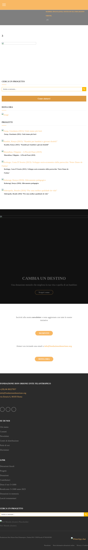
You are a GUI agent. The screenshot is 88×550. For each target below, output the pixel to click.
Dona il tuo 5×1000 (8, 484)
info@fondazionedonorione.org (58, 346)
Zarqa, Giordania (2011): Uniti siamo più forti (20, 134)
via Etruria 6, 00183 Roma (11, 397)
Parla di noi (5, 445)
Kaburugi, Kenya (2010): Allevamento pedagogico (21, 183)
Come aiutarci (44, 98)
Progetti (3, 471)
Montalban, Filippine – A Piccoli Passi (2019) (19, 155)
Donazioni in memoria (9, 494)
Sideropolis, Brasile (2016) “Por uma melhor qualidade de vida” (26, 194)
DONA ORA (44, 359)
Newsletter (4, 436)
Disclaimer (4, 450)
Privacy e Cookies (82, 545)
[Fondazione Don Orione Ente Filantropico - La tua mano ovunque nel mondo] (18, 4)
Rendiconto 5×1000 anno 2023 (13, 489)
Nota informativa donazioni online (63, 545)
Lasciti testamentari (8, 498)
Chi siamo (4, 427)
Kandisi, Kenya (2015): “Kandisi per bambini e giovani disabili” (26, 145)
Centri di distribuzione (9, 441)
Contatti (3, 431)
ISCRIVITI (44, 333)
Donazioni (4, 475)
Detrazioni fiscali (7, 466)
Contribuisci (5, 480)
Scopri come (44, 292)
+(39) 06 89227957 (8, 389)
